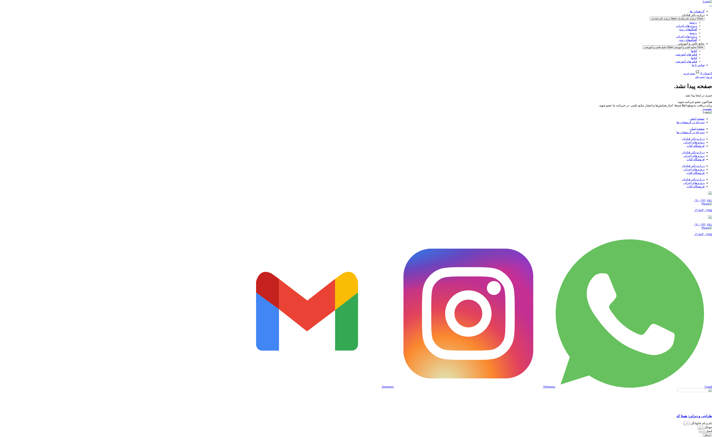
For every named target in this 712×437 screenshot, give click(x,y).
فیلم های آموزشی (686, 54)
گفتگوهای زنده (688, 29)
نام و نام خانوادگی (701, 423)
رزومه (693, 22)
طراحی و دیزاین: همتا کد (694, 416)
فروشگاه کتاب (696, 145)
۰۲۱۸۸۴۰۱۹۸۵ (703, 210)
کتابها (694, 50)
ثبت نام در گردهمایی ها (691, 122)
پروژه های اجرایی (686, 25)
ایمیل (708, 431)
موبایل (707, 427)
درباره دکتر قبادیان (693, 138)
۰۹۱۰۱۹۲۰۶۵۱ (703, 200)
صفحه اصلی (697, 118)
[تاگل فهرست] (710, 5)
